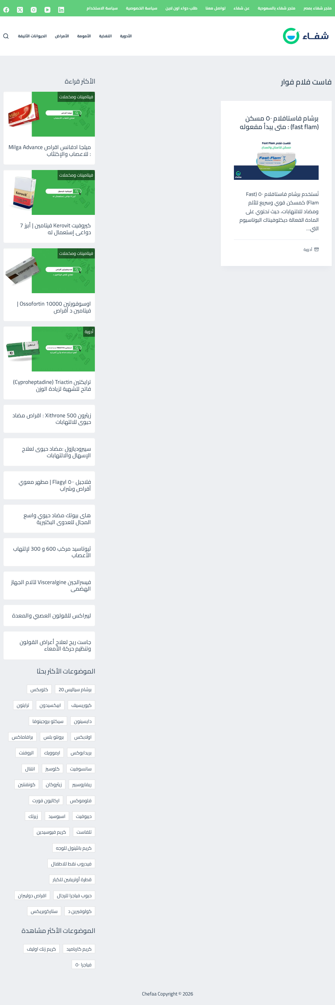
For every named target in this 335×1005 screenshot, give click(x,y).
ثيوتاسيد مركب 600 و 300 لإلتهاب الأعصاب (52, 551)
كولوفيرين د (80, 911)
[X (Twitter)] (20, 10)
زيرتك (33, 816)
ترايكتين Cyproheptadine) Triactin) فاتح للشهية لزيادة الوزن (52, 385)
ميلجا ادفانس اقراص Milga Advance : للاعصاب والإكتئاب (50, 150)
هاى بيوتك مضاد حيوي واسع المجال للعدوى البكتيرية (57, 518)
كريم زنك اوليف (41, 948)
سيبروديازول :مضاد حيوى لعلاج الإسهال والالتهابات (56, 452)
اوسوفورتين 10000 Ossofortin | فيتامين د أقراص (54, 306)
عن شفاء (242, 8)
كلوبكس (39, 689)
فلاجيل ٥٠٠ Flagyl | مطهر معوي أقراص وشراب (55, 485)
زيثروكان (54, 784)
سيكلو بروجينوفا (47, 721)
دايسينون (83, 721)
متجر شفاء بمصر (318, 8)
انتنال (30, 768)
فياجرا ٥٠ (83, 964)
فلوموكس (81, 800)
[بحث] (6, 36)
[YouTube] (47, 10)
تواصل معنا (215, 8)
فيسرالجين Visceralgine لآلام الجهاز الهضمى (51, 585)
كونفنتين (26, 784)
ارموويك (52, 752)
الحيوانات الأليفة (32, 36)
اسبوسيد (56, 816)
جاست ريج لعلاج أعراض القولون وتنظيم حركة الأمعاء (55, 645)
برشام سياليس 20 (75, 689)
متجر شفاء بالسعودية (276, 8)
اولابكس (83, 736)
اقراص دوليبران (32, 895)
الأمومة (84, 36)
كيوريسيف (81, 705)
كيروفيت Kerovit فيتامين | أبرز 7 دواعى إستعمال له (55, 228)
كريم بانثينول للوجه (74, 848)
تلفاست (84, 831)
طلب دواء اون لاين (181, 8)
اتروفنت (26, 752)
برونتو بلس (54, 736)
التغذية (105, 36)
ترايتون (23, 705)
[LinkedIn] (61, 10)
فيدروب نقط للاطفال (71, 863)
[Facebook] (6, 10)
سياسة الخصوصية (141, 8)
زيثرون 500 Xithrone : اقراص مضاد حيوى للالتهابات (51, 418)
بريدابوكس (81, 752)
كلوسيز (52, 768)
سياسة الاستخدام (102, 8)
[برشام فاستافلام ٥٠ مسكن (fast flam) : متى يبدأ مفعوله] (276, 159)
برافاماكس (22, 736)
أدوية (308, 249)
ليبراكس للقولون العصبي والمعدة (51, 615)
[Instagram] (34, 10)
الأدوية (126, 36)
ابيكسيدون (50, 705)
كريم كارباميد (79, 948)
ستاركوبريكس (44, 911)
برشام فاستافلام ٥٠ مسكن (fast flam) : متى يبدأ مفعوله (279, 122)
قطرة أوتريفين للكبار (72, 879)
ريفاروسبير (82, 784)
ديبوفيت (84, 816)
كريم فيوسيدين (51, 831)
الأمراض (62, 36)
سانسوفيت (81, 768)
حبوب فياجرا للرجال (74, 895)
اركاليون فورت (46, 800)
